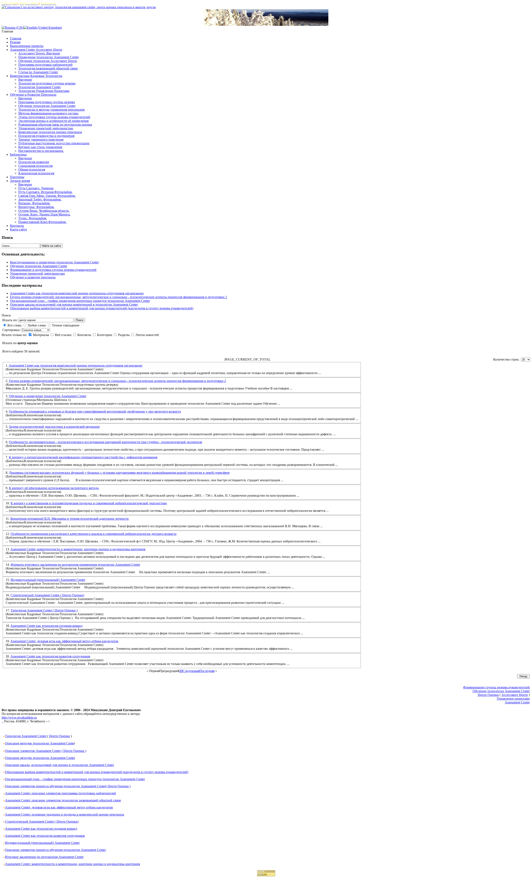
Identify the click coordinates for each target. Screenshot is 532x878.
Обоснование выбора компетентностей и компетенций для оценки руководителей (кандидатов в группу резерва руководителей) (101, 308)
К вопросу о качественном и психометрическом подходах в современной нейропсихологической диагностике (89, 503)
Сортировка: (11, 330)
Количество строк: (507, 359)
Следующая (191, 671)
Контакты (84, 335)
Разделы (124, 335)
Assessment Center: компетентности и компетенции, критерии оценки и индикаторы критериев (77, 549)
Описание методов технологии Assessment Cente (39, 743)
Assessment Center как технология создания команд (46, 625)
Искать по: (9, 320)
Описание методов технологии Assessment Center (40, 758)
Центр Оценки (59, 736)
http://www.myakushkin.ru (19, 717)
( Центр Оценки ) (74, 751)
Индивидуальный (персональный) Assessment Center (48, 580)
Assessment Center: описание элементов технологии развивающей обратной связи (63, 800)
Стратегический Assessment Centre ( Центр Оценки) (47, 595)
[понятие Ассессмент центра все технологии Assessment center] (2, 721)
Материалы (41, 335)
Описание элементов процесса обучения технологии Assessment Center (55, 850)
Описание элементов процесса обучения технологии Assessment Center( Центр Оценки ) (68, 786)
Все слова (14, 325)
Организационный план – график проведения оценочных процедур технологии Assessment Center (80, 301)
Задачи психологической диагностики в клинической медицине (54, 426)
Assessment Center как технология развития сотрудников (50, 656)
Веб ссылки (63, 335)
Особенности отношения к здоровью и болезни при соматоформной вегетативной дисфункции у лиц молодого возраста (95, 411)
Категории (105, 335)
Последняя (206, 671)
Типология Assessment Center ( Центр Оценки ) (44, 610)
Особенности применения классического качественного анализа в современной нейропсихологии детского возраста (93, 534)
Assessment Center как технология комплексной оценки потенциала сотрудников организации (77, 293)
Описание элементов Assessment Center (33, 751)
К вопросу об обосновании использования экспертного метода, (54, 488)
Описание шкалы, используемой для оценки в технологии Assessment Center (59, 765)
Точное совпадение (65, 325)
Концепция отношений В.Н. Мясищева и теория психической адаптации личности (69, 518)
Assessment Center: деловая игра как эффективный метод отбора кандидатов (64, 641)
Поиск (79, 320)
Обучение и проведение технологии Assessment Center (47, 396)
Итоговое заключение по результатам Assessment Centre (44, 857)
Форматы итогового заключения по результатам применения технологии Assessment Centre (75, 564)
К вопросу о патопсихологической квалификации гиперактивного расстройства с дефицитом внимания (83, 457)
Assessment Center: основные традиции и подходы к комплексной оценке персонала (64, 814)
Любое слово (36, 325)
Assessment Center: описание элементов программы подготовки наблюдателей (60, 793)
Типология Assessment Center (26, 736)
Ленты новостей (147, 335)
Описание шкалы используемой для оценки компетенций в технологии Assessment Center (74, 304)
